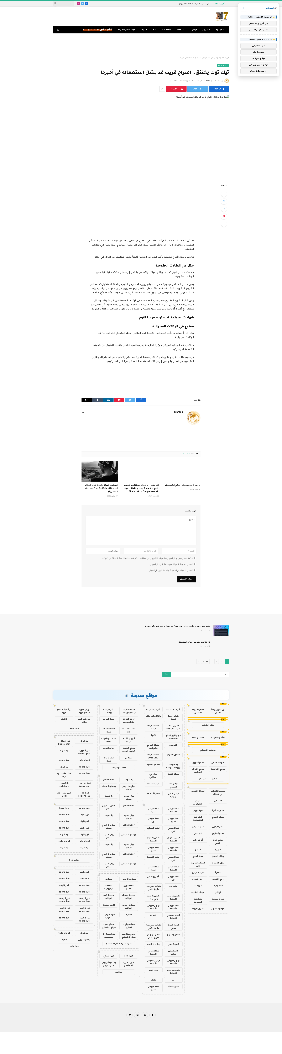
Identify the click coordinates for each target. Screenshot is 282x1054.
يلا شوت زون (84, 939)
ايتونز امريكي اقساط (153, 907)
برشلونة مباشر (109, 786)
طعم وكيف (218, 885)
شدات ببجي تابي (153, 820)
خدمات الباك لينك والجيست (128, 711)
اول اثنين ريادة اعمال (218, 711)
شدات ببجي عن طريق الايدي (153, 887)
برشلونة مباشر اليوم (64, 711)
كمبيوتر (206, 30)
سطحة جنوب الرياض (128, 906)
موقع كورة (74, 859)
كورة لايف (84, 814)
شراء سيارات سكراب (109, 916)
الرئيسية (220, 30)
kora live (64, 808)
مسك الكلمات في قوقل (218, 792)
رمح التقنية (218, 879)
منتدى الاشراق (173, 754)
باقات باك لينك (153, 716)
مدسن (198, 849)
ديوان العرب (108, 748)
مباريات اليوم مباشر (128, 788)
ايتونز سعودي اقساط (173, 839)
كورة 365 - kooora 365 (84, 794)
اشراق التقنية (197, 791)
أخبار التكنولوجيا (223, 65)
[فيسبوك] (224, 194)
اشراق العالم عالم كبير (153, 746)
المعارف (218, 872)
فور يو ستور (153, 876)
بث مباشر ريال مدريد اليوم (109, 964)
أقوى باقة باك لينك (129, 740)
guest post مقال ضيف (129, 720)
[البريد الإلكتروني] (224, 224)
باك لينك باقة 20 (128, 730)
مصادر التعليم (153, 764)
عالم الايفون (218, 826)
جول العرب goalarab (128, 964)
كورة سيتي (108, 955)
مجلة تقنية (173, 774)
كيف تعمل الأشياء (126, 30)
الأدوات (144, 30)
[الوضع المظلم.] (58, 30)
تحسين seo (198, 737)
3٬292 (205, 661)
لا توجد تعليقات (184, 81)
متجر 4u (173, 886)
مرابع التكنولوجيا (198, 802)
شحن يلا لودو (173, 934)
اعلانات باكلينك (119, 767)
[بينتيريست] (224, 216)
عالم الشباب (208, 725)
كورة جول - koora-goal (84, 752)
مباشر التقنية (197, 892)
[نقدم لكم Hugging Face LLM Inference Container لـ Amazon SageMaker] (221, 630)
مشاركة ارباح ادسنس (198, 711)
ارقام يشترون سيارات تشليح (129, 935)
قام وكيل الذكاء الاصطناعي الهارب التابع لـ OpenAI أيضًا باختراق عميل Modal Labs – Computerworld (141, 488)
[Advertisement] (141, 45)
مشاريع (128, 757)
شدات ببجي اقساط (173, 810)
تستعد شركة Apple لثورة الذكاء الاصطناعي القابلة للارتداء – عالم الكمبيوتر (101, 488)
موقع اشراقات (218, 769)
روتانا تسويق (218, 856)
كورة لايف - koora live (84, 900)
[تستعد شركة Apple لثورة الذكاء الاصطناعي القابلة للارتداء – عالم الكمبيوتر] (100, 471)
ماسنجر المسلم (208, 750)
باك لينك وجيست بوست (173, 766)
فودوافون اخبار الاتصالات (173, 737)
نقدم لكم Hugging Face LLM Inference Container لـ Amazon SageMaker (177, 626)
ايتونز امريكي (153, 828)
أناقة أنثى (198, 840)
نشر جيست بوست (108, 711)
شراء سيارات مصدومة (109, 935)
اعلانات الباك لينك (153, 727)
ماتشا (153, 979)
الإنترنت (193, 30)
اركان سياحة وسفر (208, 778)
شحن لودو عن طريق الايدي (153, 936)
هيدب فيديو (198, 872)
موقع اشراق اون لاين (198, 770)
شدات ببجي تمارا (153, 810)
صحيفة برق (198, 762)
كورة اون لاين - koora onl (84, 784)
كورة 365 (128, 955)
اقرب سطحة (109, 905)
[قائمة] (54, 30)
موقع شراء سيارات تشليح (109, 926)
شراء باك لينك (173, 709)
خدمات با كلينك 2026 (108, 740)
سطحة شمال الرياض (128, 897)
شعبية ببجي (173, 944)
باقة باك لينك (218, 737)
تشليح (129, 914)
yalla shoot (109, 779)
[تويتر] (224, 201)
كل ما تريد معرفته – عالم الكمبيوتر (194, 3)
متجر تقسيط (153, 857)
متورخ (218, 849)
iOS (154, 30)
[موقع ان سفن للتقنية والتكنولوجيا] (222, 16)
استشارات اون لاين (198, 864)
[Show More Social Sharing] (162, 89)
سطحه (108, 879)
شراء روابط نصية (173, 717)
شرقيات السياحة (198, 900)
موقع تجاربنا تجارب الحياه (128, 749)
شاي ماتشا (173, 986)
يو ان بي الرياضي (153, 775)
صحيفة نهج (218, 833)
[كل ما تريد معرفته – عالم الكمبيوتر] (182, 471)
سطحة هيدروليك (108, 887)
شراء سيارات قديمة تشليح (118, 943)
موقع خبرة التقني (218, 841)
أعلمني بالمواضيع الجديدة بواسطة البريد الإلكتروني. (170, 570)
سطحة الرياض (128, 879)
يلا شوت (128, 779)
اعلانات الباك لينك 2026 (153, 756)
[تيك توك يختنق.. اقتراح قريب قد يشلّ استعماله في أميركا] (141, 137)
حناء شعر (153, 970)
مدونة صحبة (218, 898)
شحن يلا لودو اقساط (153, 839)
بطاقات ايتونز (153, 944)
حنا (173, 979)
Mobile (180, 30)
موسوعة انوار (218, 908)
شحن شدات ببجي (173, 926)
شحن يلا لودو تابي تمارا (153, 897)
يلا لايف (118, 972)
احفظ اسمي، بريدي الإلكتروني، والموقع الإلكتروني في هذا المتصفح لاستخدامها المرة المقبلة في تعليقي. (147, 558)
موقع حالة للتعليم (173, 785)
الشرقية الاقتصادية (198, 818)
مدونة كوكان (198, 826)
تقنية (153, 735)
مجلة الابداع (197, 856)
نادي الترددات (218, 862)
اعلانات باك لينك (108, 759)
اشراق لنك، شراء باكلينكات (173, 727)
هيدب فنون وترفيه (173, 795)
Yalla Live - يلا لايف (64, 775)
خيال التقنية (218, 810)
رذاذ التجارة (197, 879)
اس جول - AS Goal (64, 794)
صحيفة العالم (153, 793)
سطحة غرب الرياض (108, 897)
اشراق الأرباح (198, 908)
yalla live (74, 728)
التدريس (173, 745)
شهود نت (197, 885)
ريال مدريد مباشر (129, 797)
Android (166, 30)
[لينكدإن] (224, 209)
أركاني (218, 892)
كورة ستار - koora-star (64, 742)
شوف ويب (198, 810)
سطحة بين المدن (128, 887)
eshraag (209, 81)
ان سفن (218, 800)
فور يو (153, 915)
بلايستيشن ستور (173, 952)
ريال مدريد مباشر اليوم (84, 711)
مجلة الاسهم (218, 817)
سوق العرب (108, 719)
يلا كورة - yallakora (64, 784)
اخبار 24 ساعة (153, 783)
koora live (64, 760)
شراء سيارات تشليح (128, 926)
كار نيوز (198, 833)
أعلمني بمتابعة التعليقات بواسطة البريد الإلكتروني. (171, 564)
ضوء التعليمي (218, 762)
